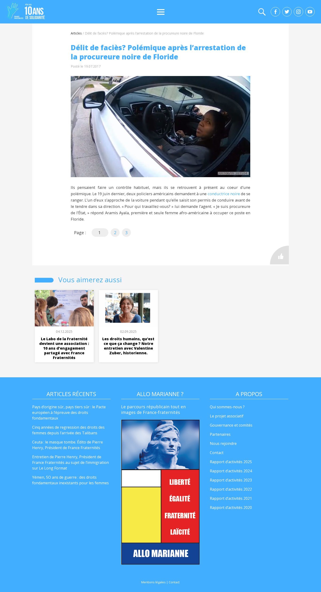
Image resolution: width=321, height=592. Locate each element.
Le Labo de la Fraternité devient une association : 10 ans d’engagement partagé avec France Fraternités (64, 348)
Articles (76, 33)
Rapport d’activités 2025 (231, 461)
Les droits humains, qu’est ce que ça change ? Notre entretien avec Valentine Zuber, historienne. (128, 345)
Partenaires (220, 434)
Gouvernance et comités (231, 425)
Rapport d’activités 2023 (231, 480)
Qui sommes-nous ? (227, 406)
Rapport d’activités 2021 (231, 498)
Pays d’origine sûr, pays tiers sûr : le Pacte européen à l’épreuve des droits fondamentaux (69, 412)
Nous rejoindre (223, 443)
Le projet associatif (226, 416)
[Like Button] (279, 255)
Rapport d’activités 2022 (231, 489)
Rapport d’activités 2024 (231, 471)
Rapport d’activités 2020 (231, 507)
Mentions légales (153, 582)
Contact (216, 452)
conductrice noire (224, 193)
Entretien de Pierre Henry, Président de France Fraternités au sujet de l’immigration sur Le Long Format (70, 462)
